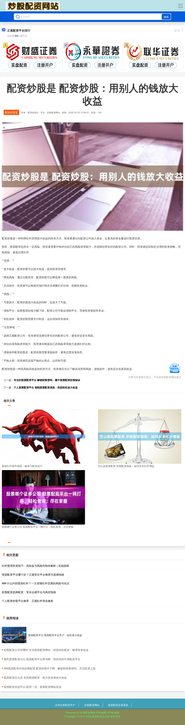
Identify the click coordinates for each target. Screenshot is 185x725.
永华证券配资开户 (65, 705)
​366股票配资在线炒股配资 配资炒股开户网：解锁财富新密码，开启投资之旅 (50, 668)
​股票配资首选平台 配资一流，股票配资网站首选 (32, 687)
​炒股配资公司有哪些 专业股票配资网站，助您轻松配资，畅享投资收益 (46, 650)
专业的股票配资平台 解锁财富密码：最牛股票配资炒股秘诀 (47, 380)
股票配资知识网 (101, 716)
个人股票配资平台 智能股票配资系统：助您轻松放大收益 (46, 387)
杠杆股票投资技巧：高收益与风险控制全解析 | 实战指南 (35, 565)
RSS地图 (101, 712)
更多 (177, 30)
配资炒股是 (11, 112)
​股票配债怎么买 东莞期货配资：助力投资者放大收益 (35, 677)
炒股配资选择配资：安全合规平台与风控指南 (29, 592)
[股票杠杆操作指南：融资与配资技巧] (43, 436)
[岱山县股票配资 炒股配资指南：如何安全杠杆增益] (139, 436)
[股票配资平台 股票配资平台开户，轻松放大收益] (14, 635)
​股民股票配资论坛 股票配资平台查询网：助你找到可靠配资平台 (42, 659)
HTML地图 (113, 712)
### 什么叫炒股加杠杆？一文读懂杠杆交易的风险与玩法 (35, 583)
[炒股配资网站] (33, 6)
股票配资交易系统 (118, 705)
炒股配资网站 (92, 705)
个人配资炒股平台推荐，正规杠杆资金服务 (27, 601)
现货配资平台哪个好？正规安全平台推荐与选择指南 (33, 574)
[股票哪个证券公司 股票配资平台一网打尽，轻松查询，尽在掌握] (43, 497)
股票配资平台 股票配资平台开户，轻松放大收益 (55, 635)
